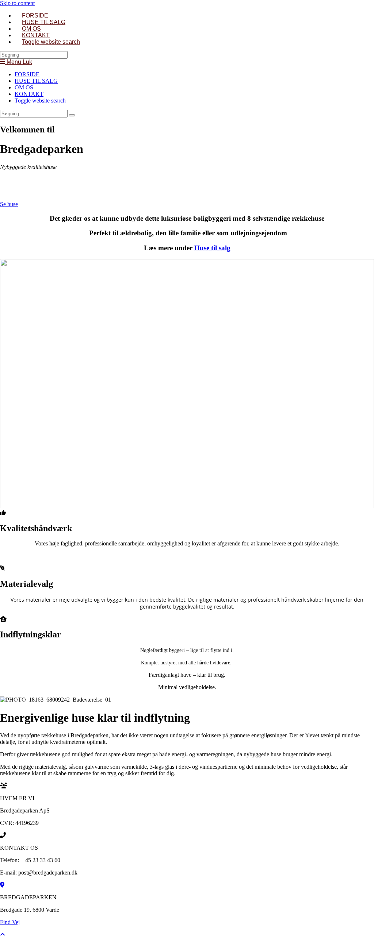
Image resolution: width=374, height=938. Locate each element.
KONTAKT (29, 94)
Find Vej (10, 922)
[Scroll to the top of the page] (2, 934)
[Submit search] (72, 115)
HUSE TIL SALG (36, 81)
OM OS (24, 87)
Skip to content (17, 3)
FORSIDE (27, 74)
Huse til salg (212, 248)
